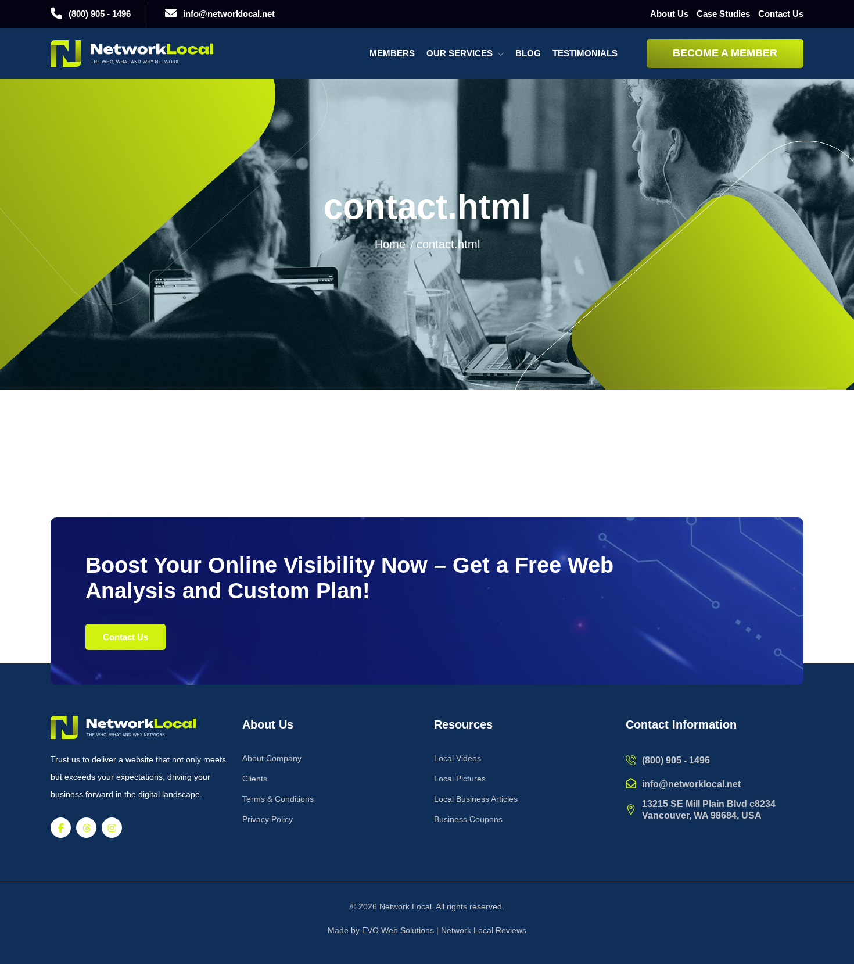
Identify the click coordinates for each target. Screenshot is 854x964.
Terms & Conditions (278, 799)
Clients (254, 778)
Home (390, 244)
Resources (463, 724)
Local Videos (457, 758)
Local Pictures (460, 778)
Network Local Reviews (483, 930)
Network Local (405, 906)
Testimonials (585, 53)
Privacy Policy (267, 819)
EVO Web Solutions (398, 930)
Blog (528, 53)
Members (392, 53)
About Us (669, 14)
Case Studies (723, 14)
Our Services (459, 53)
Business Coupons (468, 819)
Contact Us (780, 14)
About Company (272, 758)
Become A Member (725, 53)
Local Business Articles (476, 799)
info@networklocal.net (229, 14)
